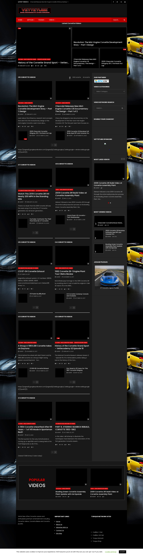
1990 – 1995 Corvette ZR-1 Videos (63, 268)
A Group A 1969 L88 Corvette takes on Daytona (35, 347)
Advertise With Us (62, 527)
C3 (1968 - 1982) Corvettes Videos (27, 342)
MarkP (21, 114)
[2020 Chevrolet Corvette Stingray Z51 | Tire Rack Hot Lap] (113, 58)
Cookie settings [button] (110, 552)
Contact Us (60, 530)
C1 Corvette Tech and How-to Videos (65, 423)
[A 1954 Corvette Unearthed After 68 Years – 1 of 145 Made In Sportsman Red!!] (35, 411)
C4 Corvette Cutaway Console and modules (77, 295)
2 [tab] (110, 202)
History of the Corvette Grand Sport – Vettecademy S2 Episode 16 (43, 62)
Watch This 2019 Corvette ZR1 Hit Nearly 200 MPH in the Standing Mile (33, 196)
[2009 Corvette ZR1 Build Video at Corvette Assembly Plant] (72, 177)
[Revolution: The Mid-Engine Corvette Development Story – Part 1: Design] (99, 37)
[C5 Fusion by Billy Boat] (23, 298)
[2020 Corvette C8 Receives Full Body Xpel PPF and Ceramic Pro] (60, 136)
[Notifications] (125, 2)
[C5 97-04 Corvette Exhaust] (35, 255)
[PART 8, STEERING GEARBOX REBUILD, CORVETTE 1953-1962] (72, 411)
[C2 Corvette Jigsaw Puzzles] (109, 278)
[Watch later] (121, 2)
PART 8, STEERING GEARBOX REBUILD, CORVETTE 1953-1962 (72, 428)
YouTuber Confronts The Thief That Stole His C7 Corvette (40, 220)
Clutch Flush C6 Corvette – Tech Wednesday (76, 216)
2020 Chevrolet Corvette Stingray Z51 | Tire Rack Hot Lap (112, 63)
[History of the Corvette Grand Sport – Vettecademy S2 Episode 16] (43, 47)
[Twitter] (117, 2)
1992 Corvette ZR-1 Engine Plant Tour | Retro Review (70, 272)
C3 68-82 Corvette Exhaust (39, 368)
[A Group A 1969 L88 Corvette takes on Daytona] (35, 330)
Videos (51, 20)
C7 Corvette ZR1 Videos (42, 190)
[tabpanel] (109, 181)
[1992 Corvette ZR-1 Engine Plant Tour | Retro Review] (72, 255)
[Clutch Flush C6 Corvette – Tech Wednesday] (60, 220)
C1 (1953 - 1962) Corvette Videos (26, 423)
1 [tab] (108, 202)
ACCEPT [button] (122, 552)
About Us (59, 524)
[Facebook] (113, 2)
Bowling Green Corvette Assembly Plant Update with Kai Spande (114, 246)
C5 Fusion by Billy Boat (38, 294)
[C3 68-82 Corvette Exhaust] (23, 373)
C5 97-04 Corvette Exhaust (31, 271)
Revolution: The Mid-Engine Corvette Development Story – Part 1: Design (98, 43)
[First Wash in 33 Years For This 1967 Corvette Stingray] (60, 373)
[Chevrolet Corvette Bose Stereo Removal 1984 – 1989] (109, 221)
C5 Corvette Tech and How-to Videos (28, 268)
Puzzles (41, 20)
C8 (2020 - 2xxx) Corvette (25, 103)
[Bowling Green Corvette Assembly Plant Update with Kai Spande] (99, 248)
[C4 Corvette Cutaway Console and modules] (60, 298)
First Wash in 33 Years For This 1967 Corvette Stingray (77, 369)
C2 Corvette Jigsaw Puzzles (109, 288)
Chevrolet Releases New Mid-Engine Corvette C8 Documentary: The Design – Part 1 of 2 (49, 2)
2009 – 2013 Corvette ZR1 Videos (64, 189)
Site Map (59, 533)
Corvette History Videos (43, 59)
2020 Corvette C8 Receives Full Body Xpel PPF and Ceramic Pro (78, 132)
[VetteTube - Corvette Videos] (34, 10)
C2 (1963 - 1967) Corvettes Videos (27, 59)
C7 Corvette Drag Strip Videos (26, 190)
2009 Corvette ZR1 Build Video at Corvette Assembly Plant (71, 194)
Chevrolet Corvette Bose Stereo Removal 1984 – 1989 (118, 223)
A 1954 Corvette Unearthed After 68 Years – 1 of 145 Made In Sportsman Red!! (35, 429)
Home (20, 20)
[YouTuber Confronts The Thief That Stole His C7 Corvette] (23, 223)
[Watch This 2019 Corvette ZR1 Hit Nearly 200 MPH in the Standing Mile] (35, 178)
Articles (30, 20)
